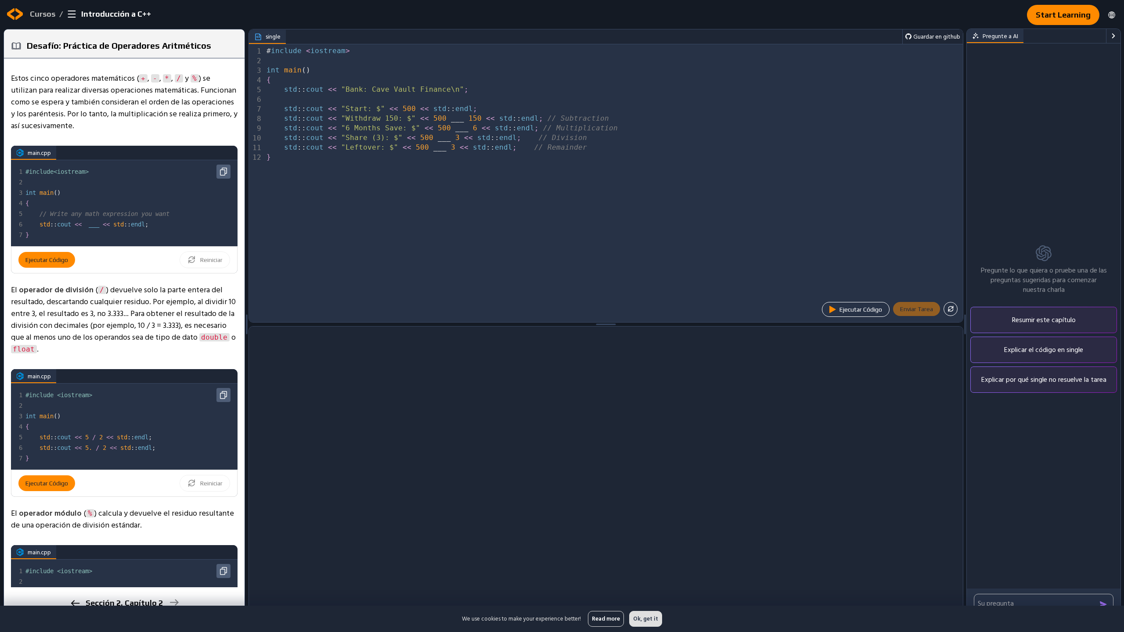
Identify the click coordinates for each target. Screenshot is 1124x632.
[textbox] (131, 203)
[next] (173, 602)
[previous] (74, 603)
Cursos (42, 13)
